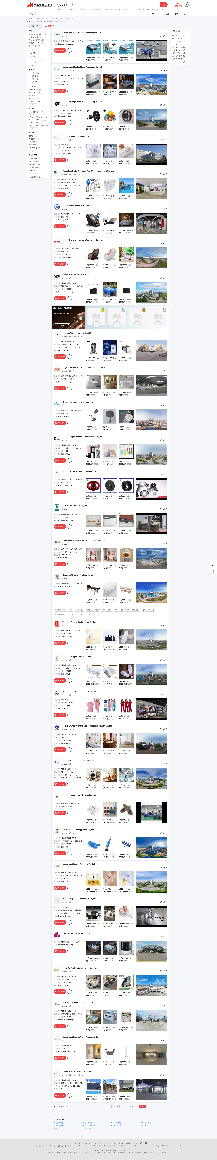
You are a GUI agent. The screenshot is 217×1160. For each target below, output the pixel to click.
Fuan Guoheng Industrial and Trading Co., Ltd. (81, 205)
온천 (147, 9)
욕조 (82, 614)
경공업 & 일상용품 (37, 34)
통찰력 (136, 1143)
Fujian (33, 170)
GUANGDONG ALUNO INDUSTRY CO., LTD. (79, 1071)
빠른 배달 (34, 79)
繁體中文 (60, 1146)
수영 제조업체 (85, 9)
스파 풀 (153, 9)
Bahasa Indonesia (176, 1146)
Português (97, 1146)
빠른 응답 (34, 76)
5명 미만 (34, 142)
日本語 (67, 1146)
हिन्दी (144, 1146)
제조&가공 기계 (36, 43)
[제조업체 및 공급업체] (39, 4)
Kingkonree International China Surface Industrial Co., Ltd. (86, 367)
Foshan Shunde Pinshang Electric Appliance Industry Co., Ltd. (87, 726)
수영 (70, 610)
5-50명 (34, 136)
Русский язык (114, 1146)
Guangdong (35, 158)
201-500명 (34, 145)
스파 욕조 (79, 610)
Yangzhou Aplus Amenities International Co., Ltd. (82, 436)
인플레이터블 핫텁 (61, 614)
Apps (176, 14)
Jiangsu (34, 167)
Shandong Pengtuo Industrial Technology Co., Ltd (82, 101)
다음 (141, 1106)
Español (81, 1146)
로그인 (187, 6)
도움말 (166, 14)
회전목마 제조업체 (178, 47)
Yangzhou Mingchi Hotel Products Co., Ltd (79, 656)
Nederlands (136, 1146)
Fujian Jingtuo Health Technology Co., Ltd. (79, 968)
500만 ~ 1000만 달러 (38, 117)
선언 (79, 1143)
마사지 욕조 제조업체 (179, 38)
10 (64, 1107)
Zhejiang (34, 161)
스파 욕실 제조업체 (146, 1123)
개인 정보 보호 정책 (99, 1143)
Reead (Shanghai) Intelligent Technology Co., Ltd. (82, 240)
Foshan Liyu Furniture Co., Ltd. (74, 506)
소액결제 (34, 82)
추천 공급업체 (177, 31)
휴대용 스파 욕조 (132, 610)
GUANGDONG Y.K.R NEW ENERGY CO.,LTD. (79, 274)
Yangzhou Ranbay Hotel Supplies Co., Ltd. (79, 622)
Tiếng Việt (165, 1146)
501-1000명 (34, 148)
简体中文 (52, 1146)
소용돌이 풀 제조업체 (179, 56)
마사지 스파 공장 (116, 1125)
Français (74, 1146)
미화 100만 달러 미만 (36, 113)
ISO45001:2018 (36, 101)
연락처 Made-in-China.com (115, 1143)
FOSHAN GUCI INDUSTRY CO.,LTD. (76, 933)
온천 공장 (143, 1125)
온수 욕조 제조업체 (179, 41)
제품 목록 (34, 26)
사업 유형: (57, 75)
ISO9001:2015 (36, 90)
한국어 (123, 1146)
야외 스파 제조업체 (58, 1125)
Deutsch (89, 1146)
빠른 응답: (57, 84)
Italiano (105, 1146)
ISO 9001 (34, 98)
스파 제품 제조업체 (179, 59)
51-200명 (34, 139)
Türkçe (157, 1146)
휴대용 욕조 (106, 610)
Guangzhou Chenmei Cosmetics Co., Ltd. (78, 864)
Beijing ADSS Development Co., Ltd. (76, 333)
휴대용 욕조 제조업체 (128, 9)
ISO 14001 (34, 93)
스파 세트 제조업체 (179, 62)
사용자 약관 (87, 1143)
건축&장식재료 (36, 37)
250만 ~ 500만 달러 (37, 120)
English (45, 1146)
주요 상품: (57, 41)
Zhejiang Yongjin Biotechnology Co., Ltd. (78, 760)
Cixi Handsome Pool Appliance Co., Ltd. (78, 829)
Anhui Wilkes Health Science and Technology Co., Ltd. (84, 540)
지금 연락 (61, 50)
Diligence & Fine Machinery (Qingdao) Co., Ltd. (81, 471)
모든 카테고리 (35, 14)
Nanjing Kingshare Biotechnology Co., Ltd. (79, 898)
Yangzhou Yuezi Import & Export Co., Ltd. (79, 795)
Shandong (34, 164)
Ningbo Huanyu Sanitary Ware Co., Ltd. (78, 402)
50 (72, 1107)
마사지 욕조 (92, 614)
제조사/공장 (36, 59)
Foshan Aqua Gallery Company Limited (78, 1002)
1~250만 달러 (35, 122)
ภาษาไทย (150, 1146)
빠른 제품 (129, 1143)
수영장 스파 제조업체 (88, 1125)
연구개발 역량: (59, 81)
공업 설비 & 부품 (37, 40)
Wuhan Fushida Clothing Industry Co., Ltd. (79, 691)
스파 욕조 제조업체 (97, 9)
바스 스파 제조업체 (117, 1123)
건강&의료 (34, 46)
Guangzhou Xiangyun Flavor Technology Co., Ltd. (82, 1037)
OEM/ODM (35, 73)
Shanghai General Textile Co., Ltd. (76, 136)
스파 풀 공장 (56, 1128)
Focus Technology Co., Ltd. (111, 1150)
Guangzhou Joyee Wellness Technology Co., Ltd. (82, 32)
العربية (129, 1146)
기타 (31, 65)
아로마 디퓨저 (60, 610)
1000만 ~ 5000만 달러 (38, 125)
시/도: (56, 44)
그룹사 (33, 62)
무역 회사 (35, 56)
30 (68, 1107)
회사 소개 (73, 1143)
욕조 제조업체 (177, 35)
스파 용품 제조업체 (58, 1123)
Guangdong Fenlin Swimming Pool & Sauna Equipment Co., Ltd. (88, 171)
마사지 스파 (140, 9)
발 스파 (74, 614)
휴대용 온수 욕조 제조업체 (113, 9)
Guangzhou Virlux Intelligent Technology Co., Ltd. (82, 67)
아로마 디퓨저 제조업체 (72, 9)
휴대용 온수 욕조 (92, 610)
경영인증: (57, 254)
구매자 (153, 14)
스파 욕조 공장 (86, 1128)
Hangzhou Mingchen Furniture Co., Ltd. (78, 575)
